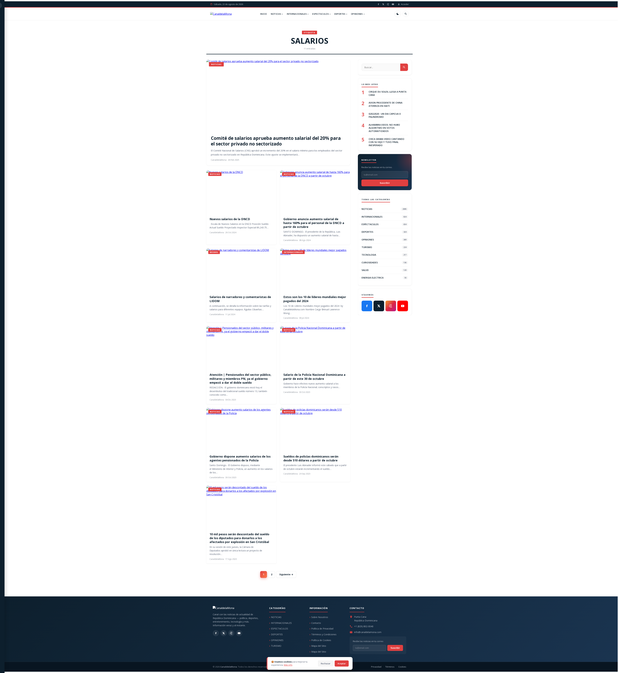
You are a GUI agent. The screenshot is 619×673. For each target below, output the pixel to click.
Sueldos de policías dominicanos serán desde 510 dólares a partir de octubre (310, 458)
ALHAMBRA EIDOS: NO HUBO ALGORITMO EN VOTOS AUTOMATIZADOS (384, 127)
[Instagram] (388, 4)
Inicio (263, 13)
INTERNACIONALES (297, 13)
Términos (389, 666)
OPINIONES (357, 13)
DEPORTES (339, 13)
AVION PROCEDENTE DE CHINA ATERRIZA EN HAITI (385, 104)
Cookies (402, 666)
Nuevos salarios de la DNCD (230, 219)
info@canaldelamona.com (367, 632)
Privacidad (376, 666)
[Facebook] (378, 4)
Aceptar (342, 663)
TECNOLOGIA (384, 254)
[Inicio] (221, 14)
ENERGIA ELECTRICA (384, 277)
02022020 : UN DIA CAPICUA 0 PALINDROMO (385, 115)
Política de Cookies (321, 640)
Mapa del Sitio (318, 645)
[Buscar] (406, 14)
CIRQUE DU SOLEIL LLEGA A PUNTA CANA (387, 93)
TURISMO (384, 247)
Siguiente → (286, 574)
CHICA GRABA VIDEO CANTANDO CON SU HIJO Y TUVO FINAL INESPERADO (386, 142)
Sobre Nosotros (319, 617)
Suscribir (385, 182)
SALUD (384, 270)
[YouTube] (393, 4)
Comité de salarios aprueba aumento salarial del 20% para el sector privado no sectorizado (276, 141)
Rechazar (325, 663)
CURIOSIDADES (384, 262)
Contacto (316, 622)
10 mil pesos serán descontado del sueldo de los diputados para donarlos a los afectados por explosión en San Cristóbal (239, 538)
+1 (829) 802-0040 (363, 626)
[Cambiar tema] (397, 13)
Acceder (405, 4)
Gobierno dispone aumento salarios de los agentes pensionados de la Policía (240, 458)
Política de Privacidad (322, 628)
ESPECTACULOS (320, 13)
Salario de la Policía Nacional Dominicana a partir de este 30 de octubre (314, 376)
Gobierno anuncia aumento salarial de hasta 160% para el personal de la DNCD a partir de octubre (313, 223)
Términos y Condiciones (323, 634)
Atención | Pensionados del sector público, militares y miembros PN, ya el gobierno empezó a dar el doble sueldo (240, 378)
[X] (383, 4)
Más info (288, 664)
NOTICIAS (276, 13)
